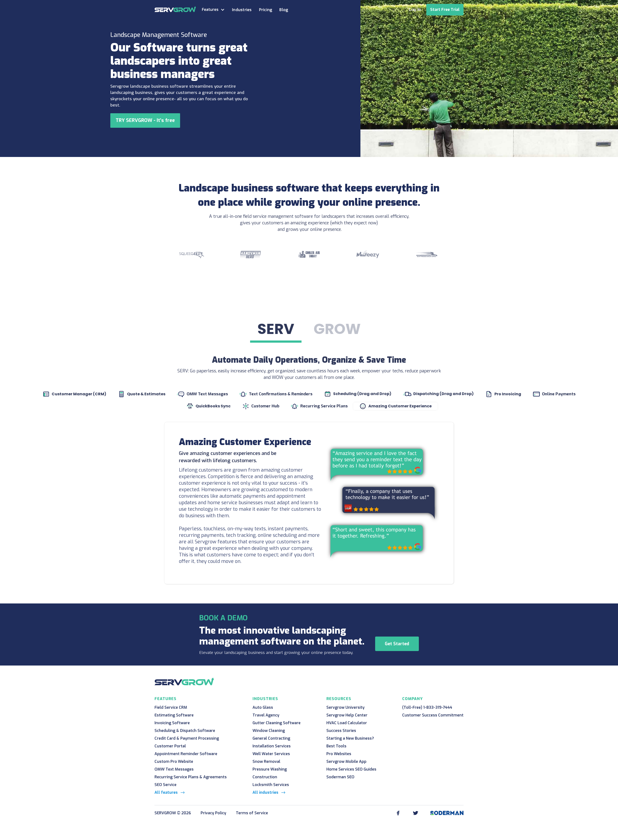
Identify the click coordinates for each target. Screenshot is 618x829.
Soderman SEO (340, 776)
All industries (265, 792)
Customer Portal (170, 746)
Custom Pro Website (173, 761)
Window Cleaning (269, 730)
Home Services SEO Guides (351, 769)
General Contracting (271, 738)
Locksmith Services (271, 784)
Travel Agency (266, 715)
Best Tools (336, 746)
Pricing (265, 9)
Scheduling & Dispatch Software (184, 730)
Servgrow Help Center (346, 715)
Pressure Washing (270, 769)
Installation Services (272, 746)
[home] (175, 9)
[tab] (276, 330)
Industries (242, 9)
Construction (265, 776)
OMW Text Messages (174, 769)
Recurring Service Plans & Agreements (190, 776)
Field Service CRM (170, 707)
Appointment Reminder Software (185, 753)
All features (166, 792)
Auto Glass (263, 707)
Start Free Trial (445, 9)
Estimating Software (174, 715)
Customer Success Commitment (433, 715)
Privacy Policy (213, 812)
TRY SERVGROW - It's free (145, 120)
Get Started (397, 644)
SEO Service (165, 784)
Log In (415, 9)
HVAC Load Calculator (346, 722)
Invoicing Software (172, 722)
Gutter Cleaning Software (277, 722)
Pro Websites (338, 753)
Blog (283, 9)
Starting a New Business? (350, 738)
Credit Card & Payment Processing (186, 738)
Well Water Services (271, 753)
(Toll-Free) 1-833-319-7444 (427, 707)
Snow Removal (266, 761)
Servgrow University (345, 707)
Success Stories (341, 730)
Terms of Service (252, 812)
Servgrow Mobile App (346, 761)
